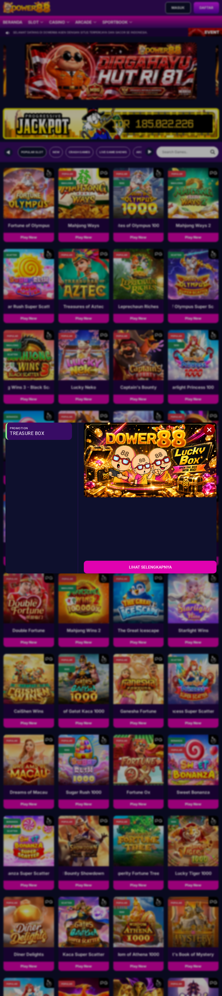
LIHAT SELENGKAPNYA (150, 567)
